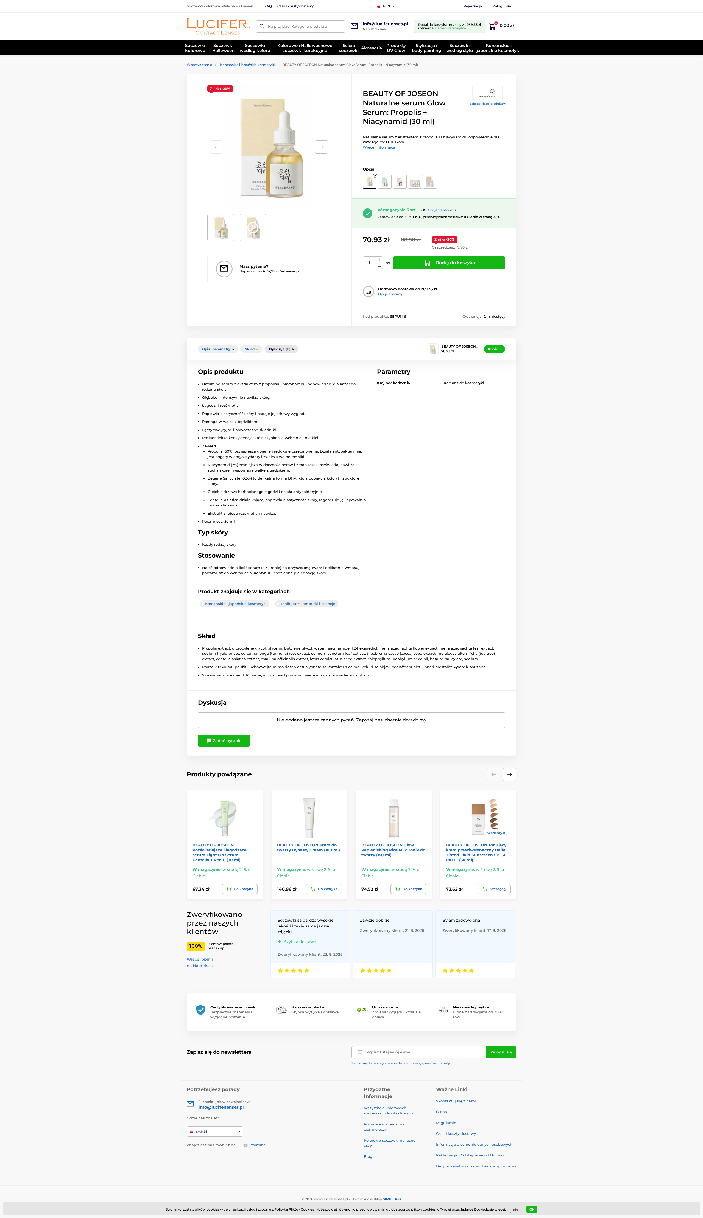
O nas (441, 1112)
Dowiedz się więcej (489, 1209)
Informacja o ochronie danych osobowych (474, 1144)
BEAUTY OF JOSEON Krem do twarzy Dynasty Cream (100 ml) (308, 847)
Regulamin (446, 1123)
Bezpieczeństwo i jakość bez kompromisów (476, 1166)
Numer (369, 263)
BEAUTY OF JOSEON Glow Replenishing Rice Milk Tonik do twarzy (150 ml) (393, 850)
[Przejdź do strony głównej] (218, 26)
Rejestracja (473, 6)
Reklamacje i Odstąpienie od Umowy (470, 1155)
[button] (321, 147)
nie (515, 1209)
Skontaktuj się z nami (456, 1101)
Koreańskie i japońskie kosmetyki (247, 65)
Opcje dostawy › (391, 294)
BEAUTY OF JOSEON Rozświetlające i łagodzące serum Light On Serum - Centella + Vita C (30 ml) (220, 853)
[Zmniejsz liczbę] (379, 266)
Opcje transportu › (443, 210)
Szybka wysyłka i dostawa (315, 1012)
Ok (531, 1209)
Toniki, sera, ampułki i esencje (307, 603)
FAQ (268, 6)
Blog (368, 1156)
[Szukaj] (262, 26)
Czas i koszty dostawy (295, 6)
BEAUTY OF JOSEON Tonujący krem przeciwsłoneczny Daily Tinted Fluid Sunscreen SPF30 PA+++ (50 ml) (476, 853)
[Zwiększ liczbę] (379, 260)
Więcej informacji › (380, 147)
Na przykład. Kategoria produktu (297, 26)
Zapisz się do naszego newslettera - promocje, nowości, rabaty (401, 1063)
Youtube (258, 1145)
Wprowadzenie (199, 65)
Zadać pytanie (227, 740)
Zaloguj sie (502, 6)
